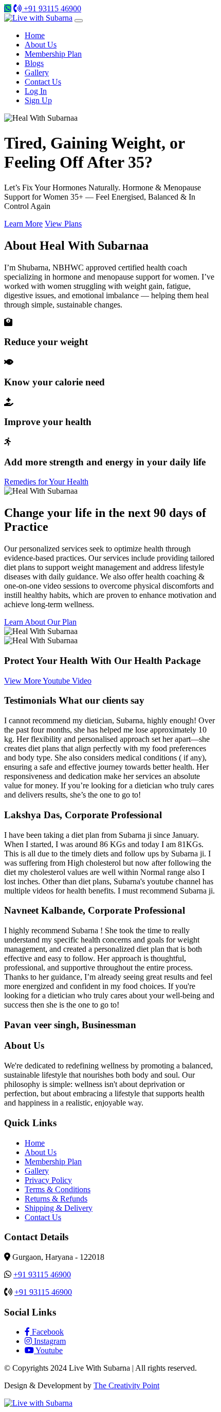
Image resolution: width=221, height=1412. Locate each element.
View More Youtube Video (47, 680)
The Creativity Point (126, 1385)
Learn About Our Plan (40, 622)
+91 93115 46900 (51, 8)
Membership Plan (53, 54)
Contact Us (43, 81)
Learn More (23, 223)
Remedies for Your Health (46, 481)
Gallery (37, 72)
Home (35, 35)
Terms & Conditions (57, 1189)
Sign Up (38, 100)
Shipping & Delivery (59, 1208)
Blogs (34, 63)
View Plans (63, 223)
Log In (36, 91)
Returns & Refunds (56, 1198)
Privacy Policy (48, 1180)
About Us (41, 44)
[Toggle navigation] (79, 20)
